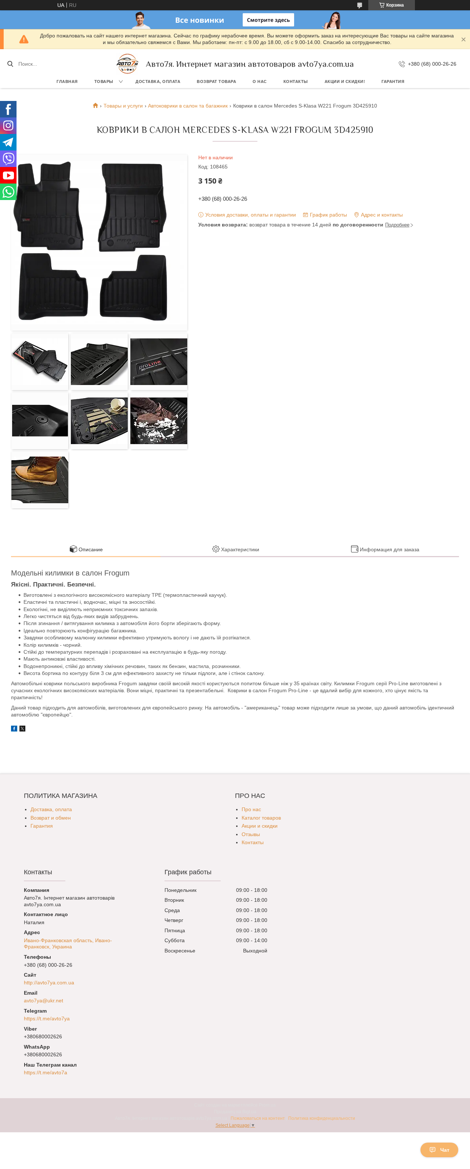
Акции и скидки (260, 826)
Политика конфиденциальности (321, 1118)
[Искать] (10, 64)
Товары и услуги (123, 106)
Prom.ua (267, 1105)
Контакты (295, 81)
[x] (22, 730)
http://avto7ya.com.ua (49, 982)
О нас (260, 81)
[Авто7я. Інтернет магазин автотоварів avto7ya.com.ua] (127, 64)
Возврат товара (216, 81)
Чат (444, 1150)
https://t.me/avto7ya (47, 1018)
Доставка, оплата (157, 81)
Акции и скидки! (345, 81)
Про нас (251, 809)
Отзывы (251, 834)
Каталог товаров (261, 818)
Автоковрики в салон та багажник (188, 106)
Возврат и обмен (50, 818)
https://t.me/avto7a (45, 1072)
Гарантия (393, 81)
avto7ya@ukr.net (43, 1000)
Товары (103, 81)
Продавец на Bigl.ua (235, 1111)
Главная (67, 81)
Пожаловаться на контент (258, 1118)
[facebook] (14, 730)
